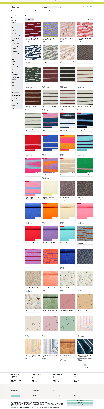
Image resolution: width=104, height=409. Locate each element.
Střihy (30, 10)
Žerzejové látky (15, 106)
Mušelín (13, 56)
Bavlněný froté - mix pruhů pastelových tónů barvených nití (33, 356)
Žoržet (13, 108)
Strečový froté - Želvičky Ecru (83, 287)
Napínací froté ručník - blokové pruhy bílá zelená (49, 62)
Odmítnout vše (79, 402)
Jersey (33, 376)
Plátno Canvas (56, 377)
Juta (13, 40)
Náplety (14, 58)
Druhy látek (13, 22)
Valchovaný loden (16, 95)
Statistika (21, 407)
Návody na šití (34, 395)
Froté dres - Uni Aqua (64, 242)
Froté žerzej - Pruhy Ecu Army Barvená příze (85, 107)
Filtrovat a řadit (31, 19)
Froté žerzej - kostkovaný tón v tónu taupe (84, 62)
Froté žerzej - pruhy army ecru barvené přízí (67, 84)
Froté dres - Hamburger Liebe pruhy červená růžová (32, 152)
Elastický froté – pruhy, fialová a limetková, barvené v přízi (49, 39)
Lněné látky (14, 51)
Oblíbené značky (52, 10)
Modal (13, 54)
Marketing (27, 407)
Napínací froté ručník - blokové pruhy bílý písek (67, 62)
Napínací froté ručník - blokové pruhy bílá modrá (32, 62)
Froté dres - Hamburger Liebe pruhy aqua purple (84, 152)
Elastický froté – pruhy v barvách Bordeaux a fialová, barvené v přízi (32, 39)
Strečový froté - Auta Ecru (65, 287)
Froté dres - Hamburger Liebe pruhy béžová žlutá (49, 198)
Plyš (13, 69)
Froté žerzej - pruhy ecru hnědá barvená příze (83, 84)
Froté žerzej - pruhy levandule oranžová (48, 175)
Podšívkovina (15, 74)
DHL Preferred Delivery (43, 407)
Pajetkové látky (15, 59)
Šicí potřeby (23, 10)
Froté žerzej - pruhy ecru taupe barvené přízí (50, 107)
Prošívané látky (15, 77)
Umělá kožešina (15, 92)
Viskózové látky (15, 97)
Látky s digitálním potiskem (16, 47)
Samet (13, 80)
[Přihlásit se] (83, 7)
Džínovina (34, 377)
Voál (13, 100)
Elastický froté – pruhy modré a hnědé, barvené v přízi (85, 243)
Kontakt (54, 390)
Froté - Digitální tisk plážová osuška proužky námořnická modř (84, 356)
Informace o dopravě (15, 390)
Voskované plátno (16, 103)
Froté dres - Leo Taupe (82, 197)
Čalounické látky (56, 381)
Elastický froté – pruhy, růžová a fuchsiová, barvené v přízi (31, 266)
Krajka (13, 41)
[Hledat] (60, 7)
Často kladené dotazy (57, 395)
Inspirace (45, 10)
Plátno (13, 64)
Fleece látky (14, 33)
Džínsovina (14, 30)
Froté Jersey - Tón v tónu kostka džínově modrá (83, 266)
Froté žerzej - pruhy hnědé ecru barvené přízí (31, 107)
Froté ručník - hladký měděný (65, 355)
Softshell (14, 85)
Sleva (40, 10)
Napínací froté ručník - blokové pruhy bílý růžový (67, 39)
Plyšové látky (15, 72)
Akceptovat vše (80, 400)
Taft (13, 87)
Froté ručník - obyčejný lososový (49, 287)
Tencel (75, 376)
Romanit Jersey (35, 381)
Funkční (51, 407)
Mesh (13, 28)
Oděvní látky (13, 110)
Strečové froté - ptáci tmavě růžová (66, 310)
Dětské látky (13, 20)
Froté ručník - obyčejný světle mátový (50, 310)
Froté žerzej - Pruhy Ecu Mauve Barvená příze (67, 107)
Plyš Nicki (14, 71)
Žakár (13, 105)
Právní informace (40, 404)
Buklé (13, 27)
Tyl (13, 90)
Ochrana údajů (14, 405)
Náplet (33, 380)
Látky (18, 10)
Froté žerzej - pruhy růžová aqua (31, 174)
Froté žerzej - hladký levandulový (49, 242)
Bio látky (13, 17)
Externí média (33, 407)
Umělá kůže (14, 93)
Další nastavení (56, 407)
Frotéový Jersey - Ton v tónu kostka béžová (32, 288)
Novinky (13, 10)
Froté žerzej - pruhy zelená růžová (84, 174)
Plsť (13, 67)
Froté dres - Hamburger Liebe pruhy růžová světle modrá (32, 198)
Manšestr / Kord (15, 53)
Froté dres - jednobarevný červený (32, 242)
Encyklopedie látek (35, 390)
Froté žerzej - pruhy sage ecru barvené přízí (33, 84)
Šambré (14, 79)
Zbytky (34, 10)
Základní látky (14, 15)
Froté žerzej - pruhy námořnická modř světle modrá (84, 130)
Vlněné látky (14, 98)
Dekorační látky (14, 19)
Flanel (13, 32)
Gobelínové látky (15, 38)
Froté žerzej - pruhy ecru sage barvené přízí (33, 130)
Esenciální (15, 407)
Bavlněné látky (15, 25)
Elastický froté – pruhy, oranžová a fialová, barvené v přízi (49, 266)
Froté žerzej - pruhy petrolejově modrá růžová (50, 130)
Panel (13, 61)
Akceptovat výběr (80, 404)
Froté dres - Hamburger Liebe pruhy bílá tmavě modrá (66, 130)
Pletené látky (15, 66)
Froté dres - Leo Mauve (64, 197)
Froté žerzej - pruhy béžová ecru (66, 174)
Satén (13, 82)
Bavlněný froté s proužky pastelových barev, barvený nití (84, 333)
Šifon (13, 84)
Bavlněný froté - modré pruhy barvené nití (50, 356)
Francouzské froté (16, 35)
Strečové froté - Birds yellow (83, 310)
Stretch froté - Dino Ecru (30, 310)
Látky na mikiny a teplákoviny (15, 44)
